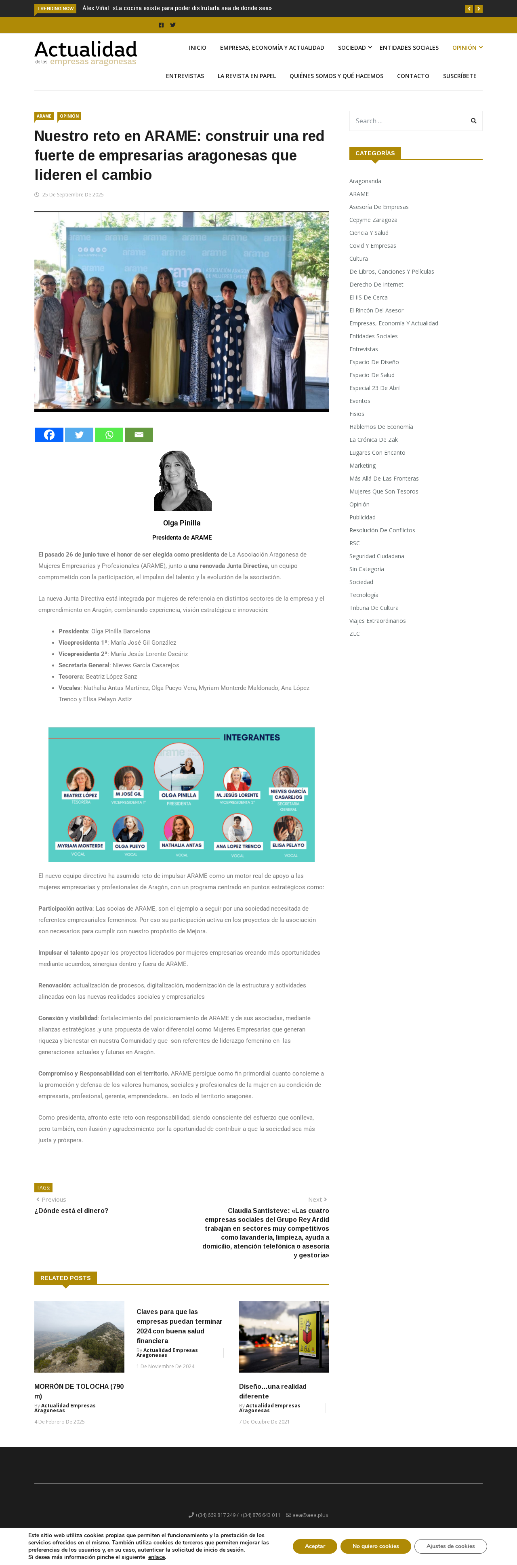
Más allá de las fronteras (384, 478)
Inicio (197, 47)
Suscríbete (460, 76)
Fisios (356, 414)
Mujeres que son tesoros (383, 491)
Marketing (362, 465)
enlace (156, 1557)
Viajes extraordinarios (377, 620)
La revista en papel (247, 76)
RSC (354, 543)
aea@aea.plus (310, 1515)
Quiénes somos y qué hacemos (336, 76)
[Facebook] (49, 435)
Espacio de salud (372, 375)
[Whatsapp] (109, 435)
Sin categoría (366, 569)
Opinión (464, 47)
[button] (469, 9)
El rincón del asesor (376, 310)
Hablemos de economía (381, 426)
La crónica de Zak (373, 439)
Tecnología (363, 595)
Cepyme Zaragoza (373, 220)
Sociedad (352, 47)
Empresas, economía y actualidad (272, 47)
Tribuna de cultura (374, 608)
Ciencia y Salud (369, 232)
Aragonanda (365, 181)
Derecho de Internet (376, 284)
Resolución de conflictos (382, 530)
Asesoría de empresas (379, 207)
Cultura (358, 258)
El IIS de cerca (368, 297)
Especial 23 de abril (375, 388)
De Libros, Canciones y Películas (391, 271)
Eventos (359, 401)
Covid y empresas (372, 245)
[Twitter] (79, 435)
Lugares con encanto (377, 452)
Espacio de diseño (374, 362)
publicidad (362, 517)
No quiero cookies (376, 1546)
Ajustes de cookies (451, 1546)
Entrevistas (185, 76)
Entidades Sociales (409, 47)
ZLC (354, 633)
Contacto (413, 76)
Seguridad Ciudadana (376, 556)
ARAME (44, 116)
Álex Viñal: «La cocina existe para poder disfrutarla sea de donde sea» (177, 8)
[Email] (139, 435)
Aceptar (315, 1546)
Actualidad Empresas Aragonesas (65, 1408)
